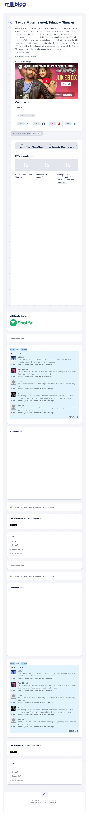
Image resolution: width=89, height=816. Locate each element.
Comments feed (17, 549)
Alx (56, 802)
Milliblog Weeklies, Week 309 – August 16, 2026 (28, 364)
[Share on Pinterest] (54, 124)
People (12, 349)
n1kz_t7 (21, 393)
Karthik (28, 133)
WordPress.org (17, 553)
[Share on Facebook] (39, 124)
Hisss (20, 381)
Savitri (23, 115)
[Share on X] (23, 124)
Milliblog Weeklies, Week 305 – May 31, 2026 (27, 401)
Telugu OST (36, 133)
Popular (24, 349)
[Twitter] (83, 4)
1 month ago (48, 388)
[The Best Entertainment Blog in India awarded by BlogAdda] (32, 507)
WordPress (44, 802)
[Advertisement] (23, 481)
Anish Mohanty (23, 369)
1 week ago (50, 364)
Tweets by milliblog (17, 338)
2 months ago (49, 401)
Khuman (21, 405)
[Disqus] (46, 216)
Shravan (31, 115)
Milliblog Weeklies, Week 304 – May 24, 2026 (27, 388)
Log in (14, 541)
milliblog (21, 357)
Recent (18, 349)
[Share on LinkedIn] (70, 124)
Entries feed (16, 545)
